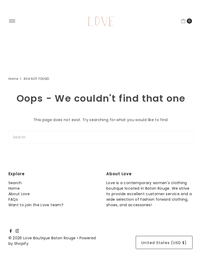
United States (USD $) (164, 242)
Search (15, 182)
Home (13, 78)
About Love (19, 193)
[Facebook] (11, 231)
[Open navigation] (12, 21)
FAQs (13, 199)
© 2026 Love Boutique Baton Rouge (42, 238)
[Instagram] (17, 231)
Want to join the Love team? (35, 205)
